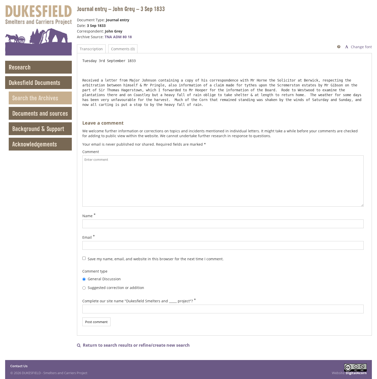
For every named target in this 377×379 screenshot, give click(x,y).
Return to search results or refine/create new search (133, 345)
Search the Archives (35, 98)
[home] (38, 30)
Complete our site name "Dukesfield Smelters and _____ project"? (137, 300)
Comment (90, 151)
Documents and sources (40, 113)
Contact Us (18, 366)
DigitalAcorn (356, 373)
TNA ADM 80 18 (118, 36)
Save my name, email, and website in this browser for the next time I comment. (156, 258)
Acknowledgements (34, 144)
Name (87, 215)
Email (87, 237)
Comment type (94, 271)
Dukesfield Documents (34, 82)
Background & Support (38, 129)
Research (20, 67)
